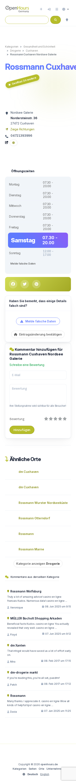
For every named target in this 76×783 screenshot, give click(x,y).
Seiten (33, 768)
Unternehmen (54, 768)
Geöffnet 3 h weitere (24, 80)
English (44, 774)
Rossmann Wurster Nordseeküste (43, 503)
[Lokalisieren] (67, 20)
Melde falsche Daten (22, 263)
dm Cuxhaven (29, 471)
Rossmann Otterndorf (34, 518)
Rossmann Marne (31, 549)
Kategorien (19, 768)
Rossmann (26, 534)
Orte (41, 768)
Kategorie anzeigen (38, 563)
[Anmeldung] (49, 9)
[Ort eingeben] (41, 9)
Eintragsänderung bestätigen (40, 334)
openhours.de (49, 764)
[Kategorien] (56, 9)
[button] (65, 9)
